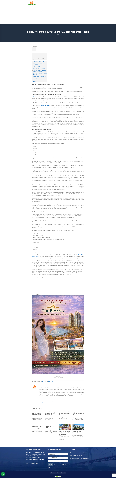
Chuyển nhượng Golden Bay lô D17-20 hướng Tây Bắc (78, 413)
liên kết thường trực (51, 381)
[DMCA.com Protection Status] (58, 476)
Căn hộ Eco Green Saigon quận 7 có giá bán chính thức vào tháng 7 (64, 433)
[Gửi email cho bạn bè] (58, 377)
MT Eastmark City (79, 460)
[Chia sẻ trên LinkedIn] (62, 377)
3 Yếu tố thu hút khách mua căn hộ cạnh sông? (37, 426)
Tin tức (43, 381)
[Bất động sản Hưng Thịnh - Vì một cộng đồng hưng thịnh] (32, 3)
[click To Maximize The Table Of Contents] (34, 49)
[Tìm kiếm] (89, 3)
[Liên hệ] (3, 474)
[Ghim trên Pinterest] (60, 377)
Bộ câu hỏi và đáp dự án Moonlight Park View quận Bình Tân (50, 413)
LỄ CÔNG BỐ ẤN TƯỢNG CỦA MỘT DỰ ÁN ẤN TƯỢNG (45, 402)
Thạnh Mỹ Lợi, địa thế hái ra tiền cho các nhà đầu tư (64, 413)
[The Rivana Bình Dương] (58, 334)
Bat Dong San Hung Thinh (63, 36)
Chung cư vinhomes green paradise (77, 452)
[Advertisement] (58, 15)
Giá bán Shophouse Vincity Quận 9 (76, 432)
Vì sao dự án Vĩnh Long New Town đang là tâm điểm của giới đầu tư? (37, 413)
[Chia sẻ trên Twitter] (56, 377)
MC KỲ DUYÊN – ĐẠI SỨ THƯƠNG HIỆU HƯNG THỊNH (50, 426)
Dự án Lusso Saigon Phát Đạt (76, 455)
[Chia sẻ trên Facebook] (54, 377)
